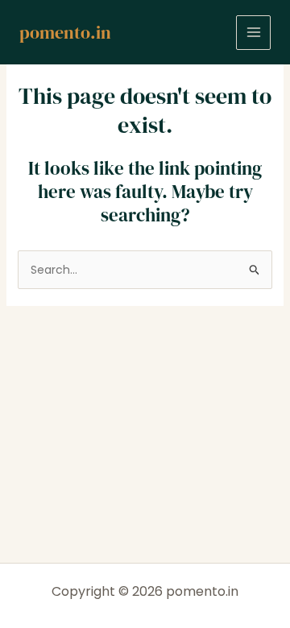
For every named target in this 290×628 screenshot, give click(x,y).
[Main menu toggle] (253, 32)
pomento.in (65, 32)
